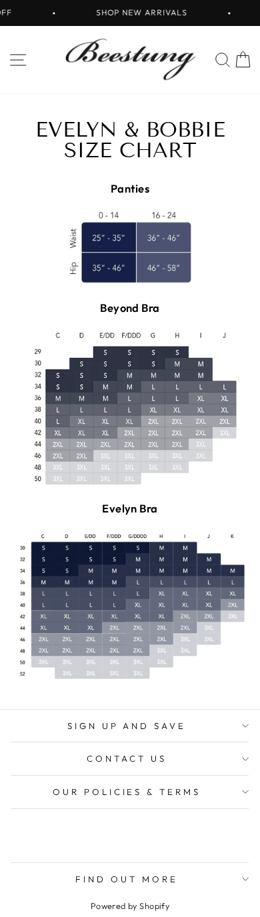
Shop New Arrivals (137, 12)
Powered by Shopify (130, 905)
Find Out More (126, 879)
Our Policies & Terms (127, 791)
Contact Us (127, 758)
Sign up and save (127, 725)
